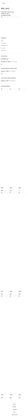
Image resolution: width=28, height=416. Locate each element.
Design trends (4, 45)
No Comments (13, 61)
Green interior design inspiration (8, 78)
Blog (2, 40)
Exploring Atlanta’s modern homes (9, 68)
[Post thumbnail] (3, 65)
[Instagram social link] (14, 1)
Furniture (3, 48)
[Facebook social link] (12, 1)
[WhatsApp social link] (15, 1)
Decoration (3, 43)
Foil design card (4, 58)
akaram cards (11, 12)
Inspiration (3, 50)
